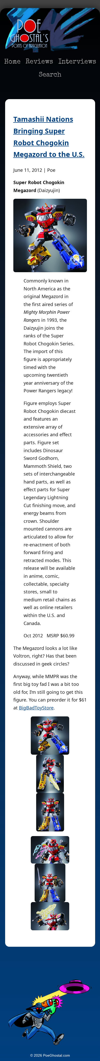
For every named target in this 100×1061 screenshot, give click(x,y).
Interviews (77, 62)
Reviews (39, 62)
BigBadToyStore (36, 708)
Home (12, 62)
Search (50, 75)
